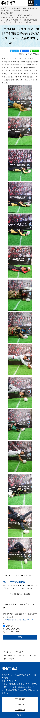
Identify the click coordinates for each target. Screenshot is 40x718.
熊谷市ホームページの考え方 (12, 652)
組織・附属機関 (28, 8)
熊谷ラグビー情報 (7, 13)
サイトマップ (9, 659)
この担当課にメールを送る (20, 594)
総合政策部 (5, 10)
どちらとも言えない (12, 629)
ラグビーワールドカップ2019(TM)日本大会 (16, 15)
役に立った (9, 626)
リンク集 (32, 655)
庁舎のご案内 (20, 699)
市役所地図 (20, 704)
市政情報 (17, 8)
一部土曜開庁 (20, 710)
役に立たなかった (12, 632)
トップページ (5, 8)
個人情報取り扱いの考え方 (14, 655)
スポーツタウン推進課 (20, 10)
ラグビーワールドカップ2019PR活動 (14, 17)
